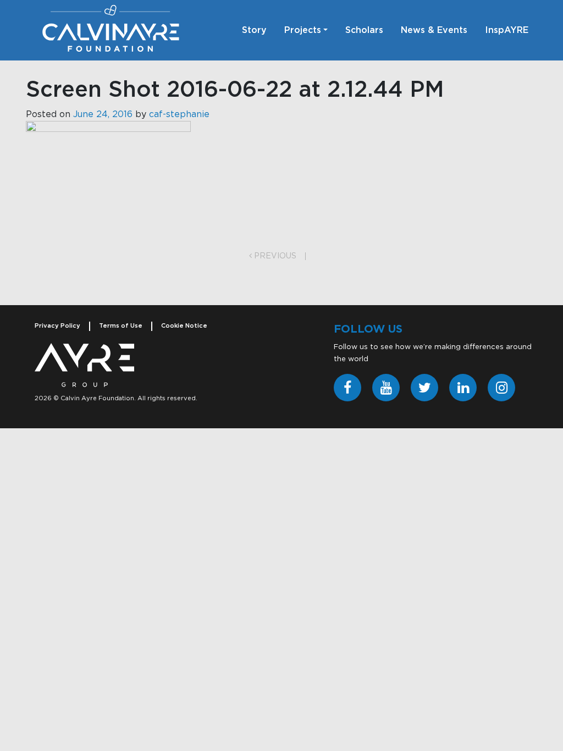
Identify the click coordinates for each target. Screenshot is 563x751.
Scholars (364, 30)
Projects (302, 30)
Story (254, 30)
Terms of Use (120, 326)
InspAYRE (506, 30)
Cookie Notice (184, 326)
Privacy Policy (57, 326)
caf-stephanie (179, 114)
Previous (274, 256)
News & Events (434, 30)
